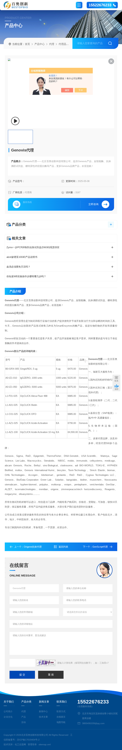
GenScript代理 (100, 546)
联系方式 (61, 711)
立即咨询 (93, 204)
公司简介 (8, 711)
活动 (23, 722)
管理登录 (32, 744)
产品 (23, 717)
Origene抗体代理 (33, 546)
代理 (51, 44)
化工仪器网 (20, 744)
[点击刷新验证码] (46, 663)
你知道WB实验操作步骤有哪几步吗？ (26, 276)
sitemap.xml (45, 744)
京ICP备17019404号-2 (28, 739)
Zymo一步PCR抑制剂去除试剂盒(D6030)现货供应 (33, 247)
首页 (27, 44)
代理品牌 (64, 44)
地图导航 (61, 722)
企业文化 (8, 717)
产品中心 (39, 44)
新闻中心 (43, 711)
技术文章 (43, 717)
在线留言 (61, 717)
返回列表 (63, 546)
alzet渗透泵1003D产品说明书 (22, 257)
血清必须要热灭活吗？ (18, 266)
